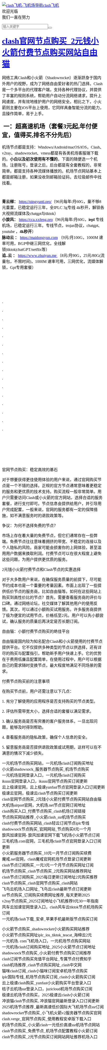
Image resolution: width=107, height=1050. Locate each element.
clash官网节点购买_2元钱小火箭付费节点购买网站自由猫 (50, 52)
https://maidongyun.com (39, 237)
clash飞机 (51, 5)
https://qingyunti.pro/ (35, 201)
